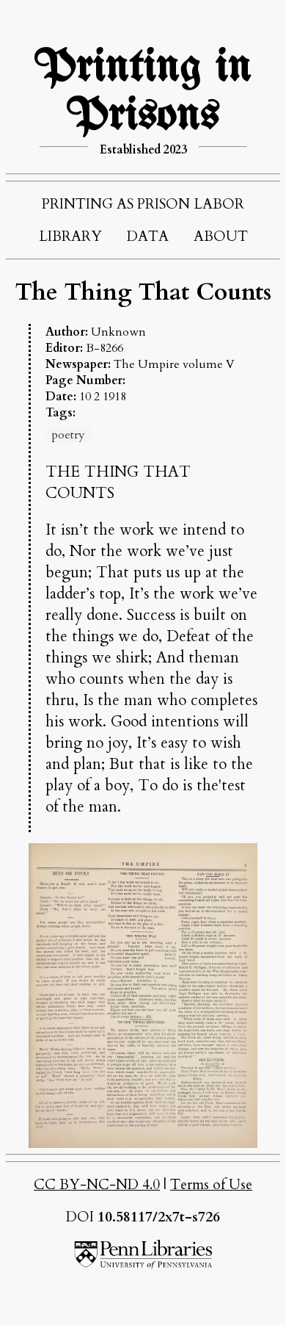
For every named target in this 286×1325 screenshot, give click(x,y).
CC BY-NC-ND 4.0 (97, 1184)
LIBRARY (70, 236)
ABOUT (221, 236)
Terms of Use (211, 1184)
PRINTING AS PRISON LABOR (143, 204)
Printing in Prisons (143, 91)
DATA (148, 236)
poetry (68, 435)
